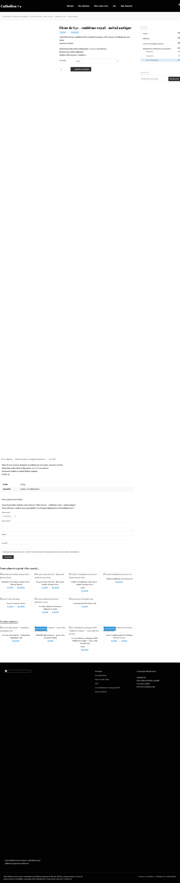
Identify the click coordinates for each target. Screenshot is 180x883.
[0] (177, 6)
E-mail (5, 543)
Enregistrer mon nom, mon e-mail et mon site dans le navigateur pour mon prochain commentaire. (42, 552)
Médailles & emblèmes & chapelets (16, 16)
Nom (4, 534)
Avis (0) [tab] (52, 459)
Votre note (6, 512)
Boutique (70, 5)
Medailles (149, 51)
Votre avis (6, 521)
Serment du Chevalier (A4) (84, 603)
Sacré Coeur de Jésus (16, 603)
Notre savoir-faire (101, 5)
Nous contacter (101, 692)
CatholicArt (68, 879)
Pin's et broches (36, 16)
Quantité (62, 60)
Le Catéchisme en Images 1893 (107, 688)
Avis (114, 5)
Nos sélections (83, 5)
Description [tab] (7, 459)
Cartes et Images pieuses (153, 44)
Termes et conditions (146, 876)
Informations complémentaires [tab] (30, 459)
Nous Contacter (126, 5)
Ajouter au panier (82, 69)
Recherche (174, 79)
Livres (145, 33)
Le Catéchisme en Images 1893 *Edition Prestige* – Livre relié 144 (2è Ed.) (85, 640)
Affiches (146, 38)
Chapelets (150, 56)
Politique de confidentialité (166, 876)
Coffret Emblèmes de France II (119, 579)
